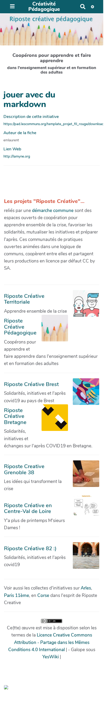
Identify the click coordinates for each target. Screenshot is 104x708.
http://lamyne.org (16, 156)
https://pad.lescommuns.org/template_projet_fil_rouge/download (53, 124)
